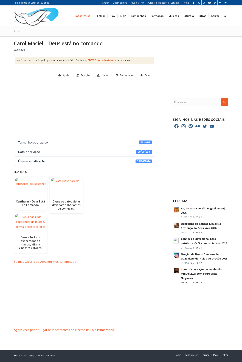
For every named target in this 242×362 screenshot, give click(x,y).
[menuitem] (106, 3)
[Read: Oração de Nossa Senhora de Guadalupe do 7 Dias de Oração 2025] (176, 255)
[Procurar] (224, 16)
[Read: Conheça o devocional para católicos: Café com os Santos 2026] (176, 240)
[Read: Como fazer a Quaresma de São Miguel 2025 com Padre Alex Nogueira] (176, 271)
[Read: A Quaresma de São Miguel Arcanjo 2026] (176, 210)
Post (17, 31)
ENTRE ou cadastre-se (102, 60)
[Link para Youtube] (209, 2)
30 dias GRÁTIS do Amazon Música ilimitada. (45, 262)
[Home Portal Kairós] (36, 16)
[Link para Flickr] (220, 2)
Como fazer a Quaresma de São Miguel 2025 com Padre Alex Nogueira (201, 274)
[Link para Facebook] (193, 2)
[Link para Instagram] (204, 2)
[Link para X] (198, 2)
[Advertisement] (84, 108)
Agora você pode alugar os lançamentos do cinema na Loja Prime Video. (64, 330)
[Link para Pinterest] (214, 2)
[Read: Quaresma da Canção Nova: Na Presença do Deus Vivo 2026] (176, 225)
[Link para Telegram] (225, 2)
